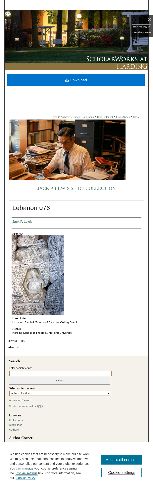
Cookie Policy (25, 478)
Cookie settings (26, 473)
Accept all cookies (121, 460)
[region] (76, 466)
